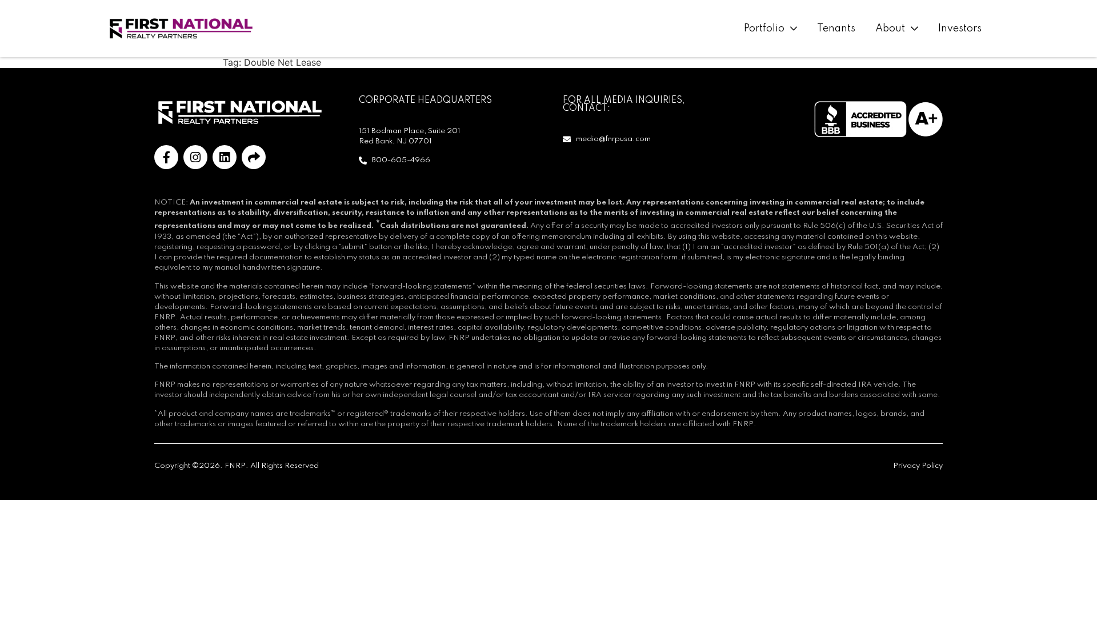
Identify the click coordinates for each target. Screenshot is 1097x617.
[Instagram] (195, 157)
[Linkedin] (225, 157)
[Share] (254, 157)
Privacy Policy (918, 466)
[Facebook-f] (166, 157)
